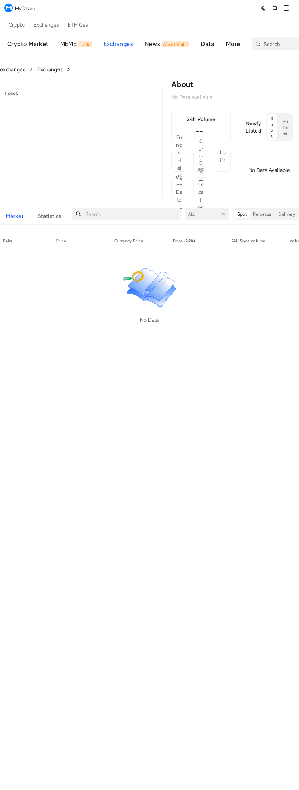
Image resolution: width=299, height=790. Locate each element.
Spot (272, 127)
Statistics (49, 215)
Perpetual (263, 214)
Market (14, 215)
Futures (286, 127)
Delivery (287, 214)
